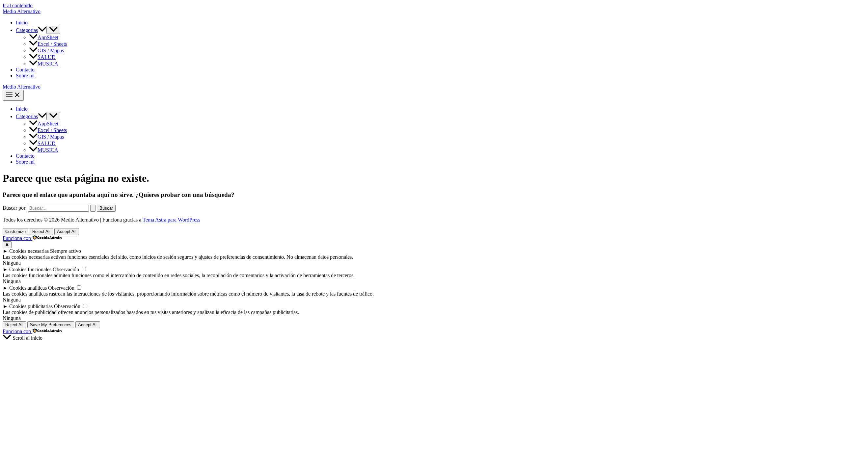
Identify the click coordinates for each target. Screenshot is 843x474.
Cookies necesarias (29, 251)
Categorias (27, 30)
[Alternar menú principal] (13, 95)
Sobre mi (25, 75)
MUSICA (48, 63)
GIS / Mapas (51, 50)
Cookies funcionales (30, 269)
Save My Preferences (50, 324)
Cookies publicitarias (31, 306)
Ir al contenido (18, 5)
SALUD (47, 57)
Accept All (66, 231)
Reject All (41, 231)
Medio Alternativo (22, 11)
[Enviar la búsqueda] (92, 208)
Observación (66, 269)
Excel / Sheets (52, 44)
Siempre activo (65, 251)
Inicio (22, 22)
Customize (15, 231)
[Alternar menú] (53, 30)
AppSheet (48, 37)
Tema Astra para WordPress (171, 220)
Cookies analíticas (28, 288)
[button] (42, 30)
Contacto (25, 69)
